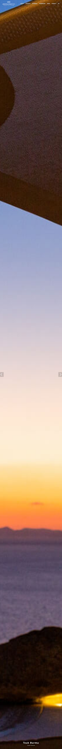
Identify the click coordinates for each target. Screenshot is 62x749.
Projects (28, 3)
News (48, 3)
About (22, 3)
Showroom (42, 3)
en (58, 3)
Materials (34, 3)
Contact (54, 3)
